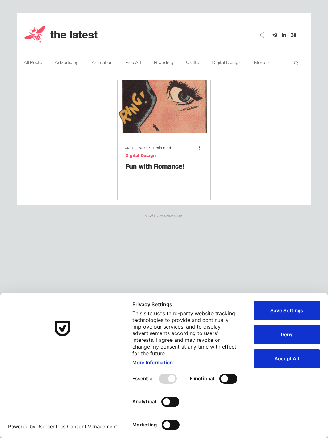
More (259, 62)
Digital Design (226, 62)
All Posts (33, 62)
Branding (163, 62)
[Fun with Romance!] (164, 106)
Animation (102, 62)
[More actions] (202, 147)
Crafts (192, 62)
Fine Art (133, 62)
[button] (296, 63)
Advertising (67, 62)
